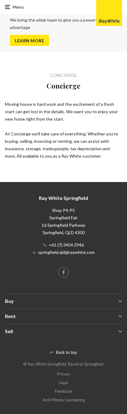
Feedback (63, 391)
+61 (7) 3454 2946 (66, 244)
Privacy (63, 373)
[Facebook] (63, 272)
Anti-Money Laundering (64, 399)
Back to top (66, 352)
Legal (63, 382)
